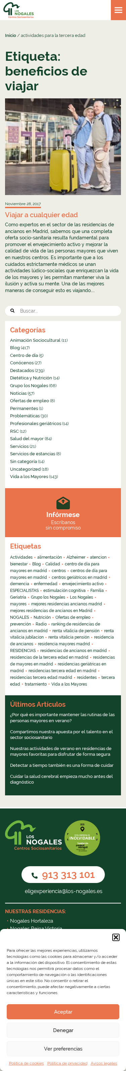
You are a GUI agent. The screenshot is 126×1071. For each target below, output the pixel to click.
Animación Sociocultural (35, 340)
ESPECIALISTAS (24, 590)
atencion (98, 557)
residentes (87, 677)
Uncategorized (25, 469)
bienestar (19, 564)
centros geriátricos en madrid (79, 577)
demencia (19, 583)
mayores (18, 604)
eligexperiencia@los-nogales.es (63, 891)
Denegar (63, 1030)
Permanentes (24, 408)
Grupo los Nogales (29, 385)
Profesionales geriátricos (35, 423)
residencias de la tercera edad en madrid (49, 657)
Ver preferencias (63, 1049)
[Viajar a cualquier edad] (63, 146)
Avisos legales (104, 1063)
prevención (20, 624)
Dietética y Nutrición (31, 377)
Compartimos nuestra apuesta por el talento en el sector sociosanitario (61, 734)
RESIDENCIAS (23, 650)
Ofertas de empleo (29, 400)
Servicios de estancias (32, 453)
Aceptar (63, 1012)
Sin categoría (23, 461)
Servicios (19, 446)
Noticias (18, 393)
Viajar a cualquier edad (41, 215)
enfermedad (45, 583)
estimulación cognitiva (64, 590)
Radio (41, 624)
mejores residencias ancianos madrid (66, 604)
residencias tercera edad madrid (41, 677)
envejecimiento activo (82, 583)
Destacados (22, 370)
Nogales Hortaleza (31, 921)
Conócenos (22, 362)
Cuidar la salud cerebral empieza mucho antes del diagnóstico (61, 779)
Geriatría (18, 597)
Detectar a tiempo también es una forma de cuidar (62, 765)
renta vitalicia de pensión (75, 630)
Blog (15, 347)
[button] (116, 937)
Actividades (21, 557)
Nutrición (42, 617)
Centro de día (24, 355)
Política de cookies (26, 1063)
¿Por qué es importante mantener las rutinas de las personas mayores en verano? (62, 717)
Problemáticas (25, 415)
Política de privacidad (67, 1063)
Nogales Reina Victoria (36, 929)
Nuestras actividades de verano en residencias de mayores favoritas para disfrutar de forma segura (61, 751)
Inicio (10, 35)
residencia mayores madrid (64, 644)
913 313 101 (67, 874)
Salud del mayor (27, 438)
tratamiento (36, 684)
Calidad (52, 564)
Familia (97, 590)
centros (59, 570)
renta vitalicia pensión (68, 637)
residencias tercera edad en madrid (62, 670)
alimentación (49, 557)
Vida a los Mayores (29, 476)
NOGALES (19, 617)
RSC (14, 431)
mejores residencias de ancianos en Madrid (51, 610)
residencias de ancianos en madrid (73, 650)
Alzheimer (76, 557)
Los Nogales (81, 597)
